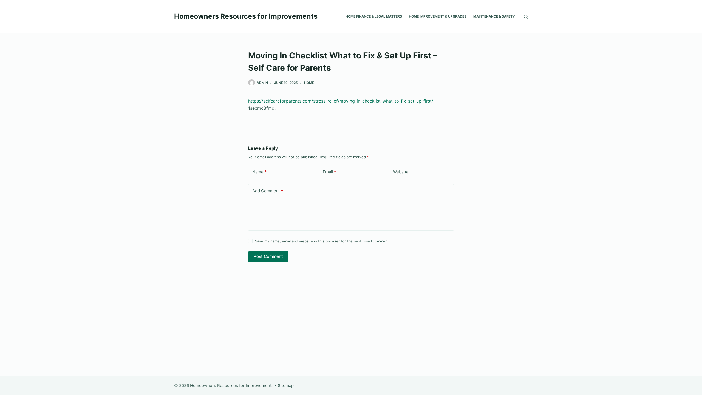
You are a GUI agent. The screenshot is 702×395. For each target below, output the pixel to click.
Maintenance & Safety (494, 16)
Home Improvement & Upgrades (437, 16)
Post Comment (268, 256)
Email (329, 171)
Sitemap (286, 385)
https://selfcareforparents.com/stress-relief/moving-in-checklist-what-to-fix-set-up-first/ (340, 101)
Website (401, 171)
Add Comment (267, 190)
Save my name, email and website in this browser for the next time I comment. (322, 241)
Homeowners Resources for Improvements (246, 16)
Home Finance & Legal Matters (374, 16)
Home (309, 83)
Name (259, 171)
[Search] (526, 17)
